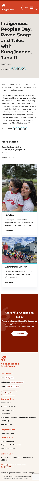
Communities (7, 399)
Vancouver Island (7, 424)
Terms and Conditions (23, 476)
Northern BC (5, 413)
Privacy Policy (8, 476)
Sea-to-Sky (5, 421)
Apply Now (19, 333)
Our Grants (6, 373)
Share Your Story (7, 433)
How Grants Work (7, 441)
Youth (10, 386)
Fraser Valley (5, 403)
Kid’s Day (9, 215)
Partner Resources (8, 448)
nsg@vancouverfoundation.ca (15, 465)
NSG (7, 378)
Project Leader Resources (11, 445)
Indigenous (12, 382)
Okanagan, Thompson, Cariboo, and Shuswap (18, 417)
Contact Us (6, 454)
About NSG (6, 437)
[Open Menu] (32, 7)
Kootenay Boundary (8, 406)
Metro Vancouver (7, 410)
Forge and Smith (22, 478)
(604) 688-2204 (9, 467)
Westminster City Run (16, 267)
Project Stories (8, 430)
